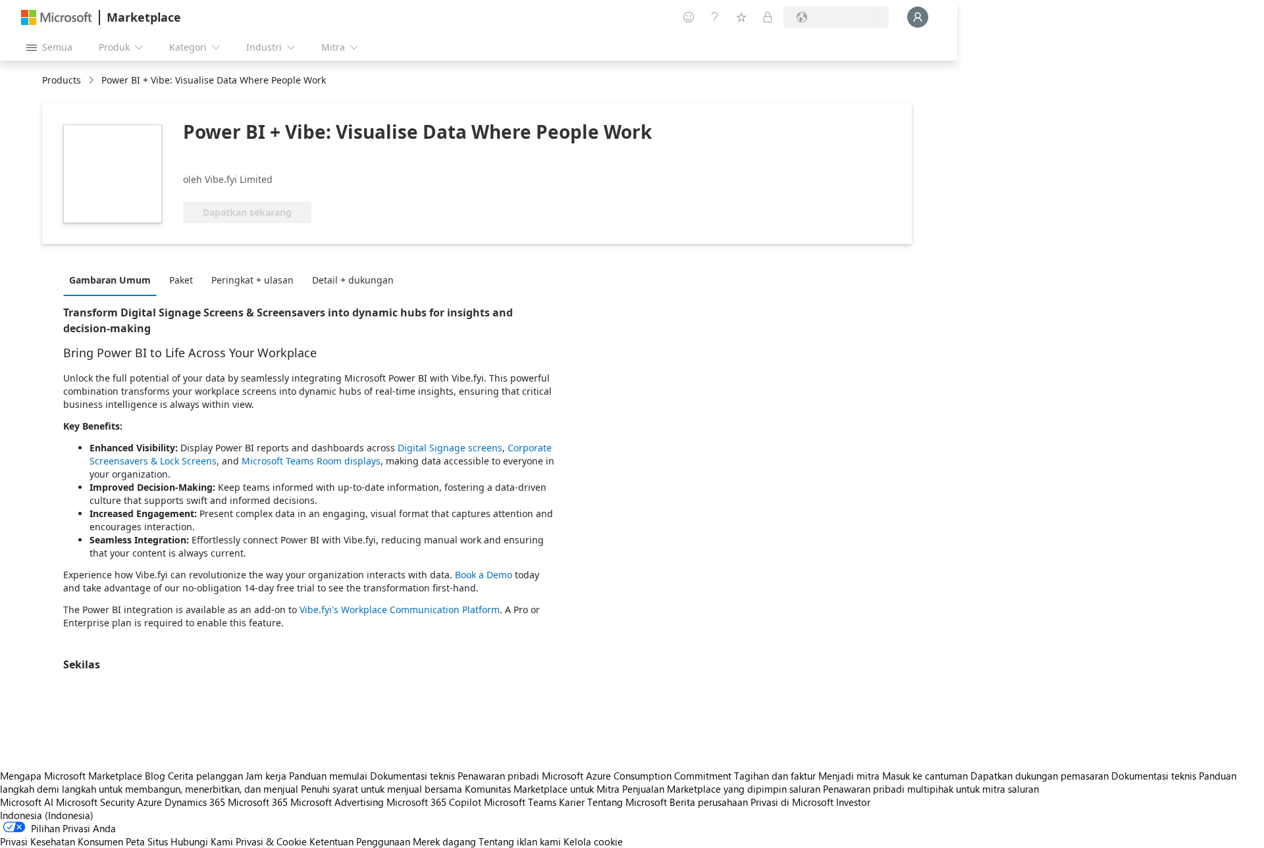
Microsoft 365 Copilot (433, 802)
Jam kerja (266, 775)
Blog (155, 775)
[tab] (113, 279)
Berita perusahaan (709, 802)
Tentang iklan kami (520, 841)
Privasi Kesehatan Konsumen (61, 841)
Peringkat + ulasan (252, 280)
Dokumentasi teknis (412, 775)
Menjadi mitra (849, 775)
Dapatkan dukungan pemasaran (1039, 775)
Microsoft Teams (520, 802)
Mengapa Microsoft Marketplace (71, 775)
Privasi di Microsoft (791, 802)
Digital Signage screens (450, 447)
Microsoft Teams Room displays (311, 461)
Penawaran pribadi (498, 775)
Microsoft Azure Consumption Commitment (638, 775)
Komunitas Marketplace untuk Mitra (542, 788)
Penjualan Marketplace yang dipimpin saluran (721, 788)
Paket (181, 280)
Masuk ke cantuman (925, 775)
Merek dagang (444, 841)
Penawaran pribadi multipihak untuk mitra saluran (931, 788)
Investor (853, 802)
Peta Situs (147, 841)
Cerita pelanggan (205, 775)
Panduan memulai (328, 775)
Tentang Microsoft (627, 802)
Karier (572, 802)
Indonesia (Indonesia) (46, 815)
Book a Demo (483, 574)
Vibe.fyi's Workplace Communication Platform (400, 609)
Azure (149, 802)
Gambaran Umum (110, 280)
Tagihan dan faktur (775, 775)
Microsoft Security (95, 802)
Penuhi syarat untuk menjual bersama (381, 788)
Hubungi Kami (202, 841)
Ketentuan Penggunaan (359, 841)
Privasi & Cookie (271, 841)
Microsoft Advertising (337, 802)
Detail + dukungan (353, 280)
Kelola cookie (593, 841)
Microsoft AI (26, 802)
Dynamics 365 (195, 802)
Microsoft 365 (258, 802)
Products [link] (61, 80)
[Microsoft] (56, 17)
